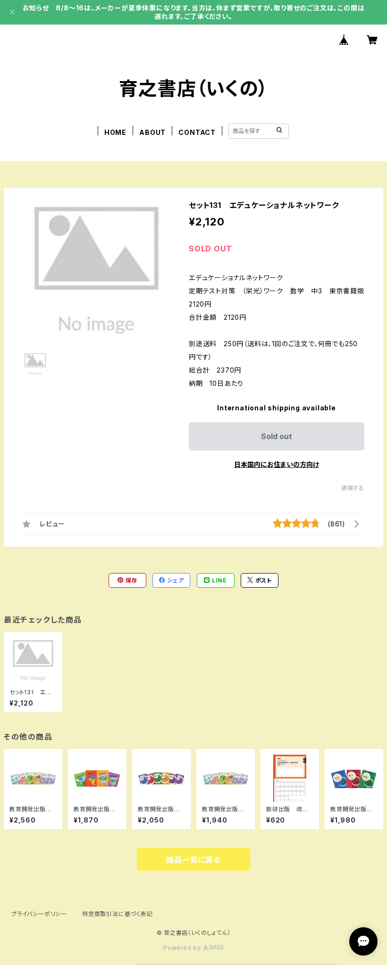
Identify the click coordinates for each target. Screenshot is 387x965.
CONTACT (197, 132)
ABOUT (152, 132)
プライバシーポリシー (39, 913)
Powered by (183, 947)
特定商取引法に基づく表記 (117, 913)
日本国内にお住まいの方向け (276, 464)
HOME (115, 132)
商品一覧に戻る (193, 860)
